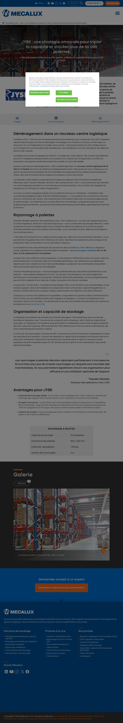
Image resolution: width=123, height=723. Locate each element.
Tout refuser (63, 92)
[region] (62, 89)
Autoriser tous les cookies (67, 99)
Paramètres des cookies (39, 92)
